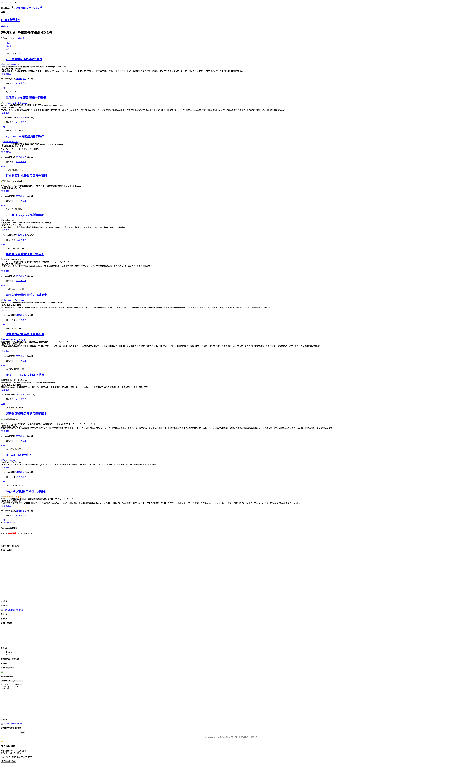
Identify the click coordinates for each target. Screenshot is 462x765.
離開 (13, 761)
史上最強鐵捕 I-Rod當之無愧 (24, 59)
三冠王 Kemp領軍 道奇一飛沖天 (26, 97)
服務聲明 (254, 737)
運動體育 (21, 38)
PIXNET (213, 737)
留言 (24, 79)
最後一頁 (13, 523)
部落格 (9, 46)
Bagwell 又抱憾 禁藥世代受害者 (26, 491)
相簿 (8, 43)
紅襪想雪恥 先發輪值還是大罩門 (26, 175)
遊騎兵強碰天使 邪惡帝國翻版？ (26, 413)
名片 (8, 49)
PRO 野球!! (10, 20)
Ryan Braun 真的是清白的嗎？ (25, 136)
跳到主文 (5, 26)
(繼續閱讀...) (6, 74)
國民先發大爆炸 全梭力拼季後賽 (26, 295)
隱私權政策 (244, 737)
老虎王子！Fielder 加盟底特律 (25, 375)
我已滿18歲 (6, 761)
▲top (3, 88)
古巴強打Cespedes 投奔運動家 (25, 215)
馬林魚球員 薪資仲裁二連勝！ (25, 254)
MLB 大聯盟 (21, 83)
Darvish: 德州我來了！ (20, 455)
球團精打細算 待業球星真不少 (25, 334)
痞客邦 (19, 79)
